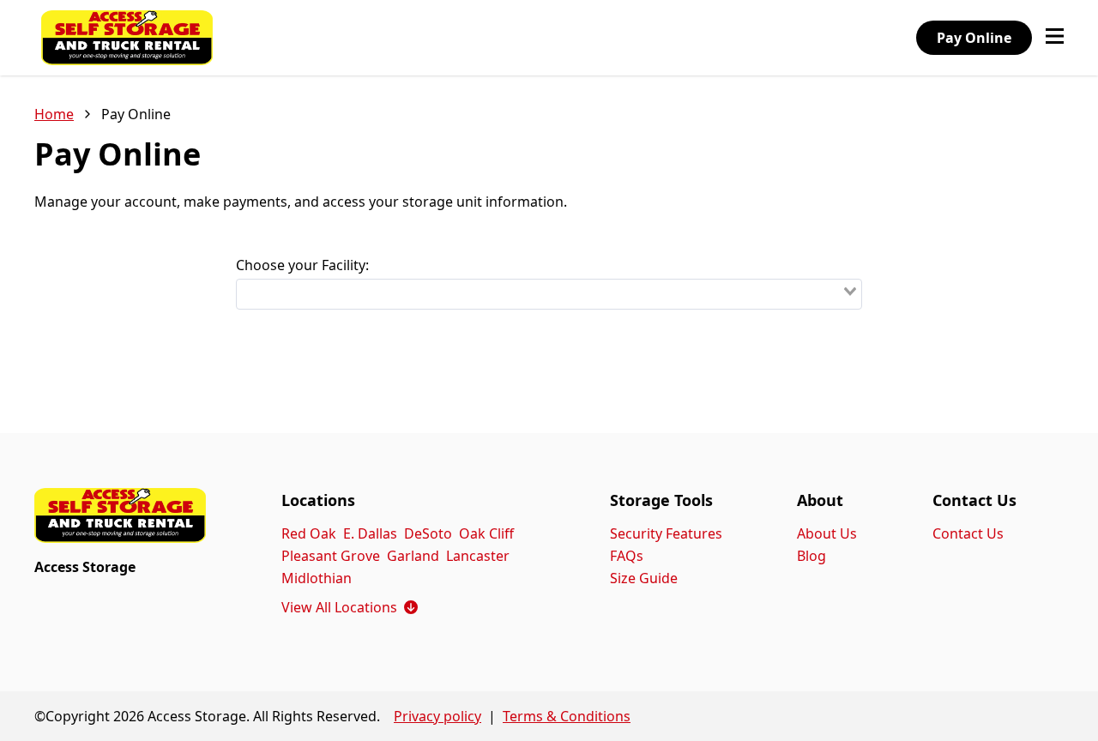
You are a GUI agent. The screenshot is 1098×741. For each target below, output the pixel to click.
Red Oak (308, 533)
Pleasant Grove (330, 555)
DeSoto (428, 533)
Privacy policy (437, 716)
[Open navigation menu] (1055, 38)
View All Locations (349, 607)
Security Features (666, 533)
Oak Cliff (486, 533)
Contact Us (968, 533)
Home (54, 114)
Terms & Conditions (566, 716)
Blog (811, 555)
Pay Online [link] (136, 114)
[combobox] (549, 294)
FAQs (626, 555)
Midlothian (316, 578)
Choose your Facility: (302, 265)
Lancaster (478, 555)
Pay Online (974, 37)
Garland (413, 555)
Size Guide (644, 578)
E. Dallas (370, 533)
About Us (827, 533)
